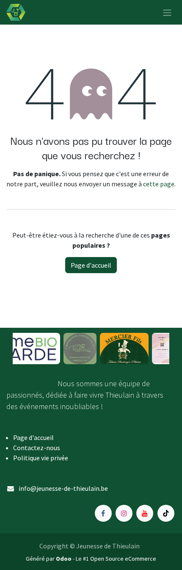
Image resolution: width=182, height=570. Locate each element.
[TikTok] (165, 513)
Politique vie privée (40, 458)
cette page (158, 184)
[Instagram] (124, 513)
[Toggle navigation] (167, 12)
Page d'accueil (91, 265)
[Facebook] (103, 513)
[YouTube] (144, 513)
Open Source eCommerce (123, 558)
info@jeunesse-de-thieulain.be (63, 488)
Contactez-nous (36, 447)
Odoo (64, 558)
